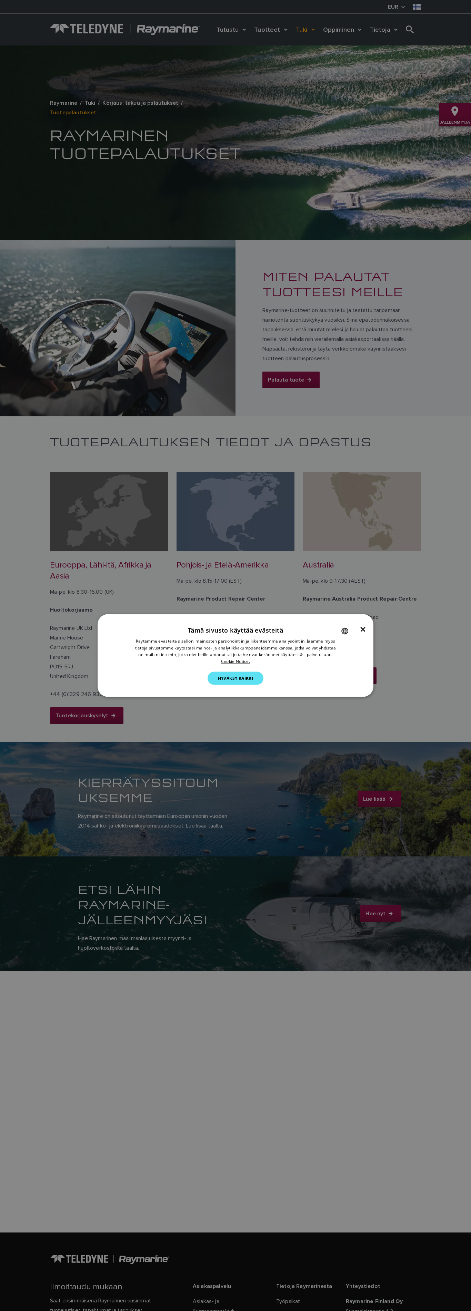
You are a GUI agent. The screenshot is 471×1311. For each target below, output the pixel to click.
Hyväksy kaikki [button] (235, 678)
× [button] (363, 629)
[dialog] (235, 655)
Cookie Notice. (235, 661)
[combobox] (344, 630)
